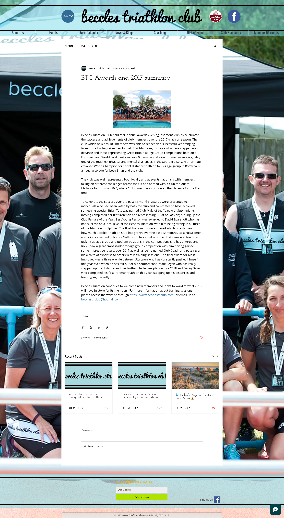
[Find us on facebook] (217, 499)
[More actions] (201, 68)
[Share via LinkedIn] (98, 327)
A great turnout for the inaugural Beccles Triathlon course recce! (86, 396)
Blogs (94, 45)
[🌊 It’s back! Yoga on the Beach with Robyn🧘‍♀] (195, 375)
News (82, 45)
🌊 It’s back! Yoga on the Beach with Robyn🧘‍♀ (195, 397)
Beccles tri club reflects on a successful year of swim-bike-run (140, 396)
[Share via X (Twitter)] (90, 327)
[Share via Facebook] (82, 327)
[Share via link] (106, 327)
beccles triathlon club (141, 15)
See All (215, 356)
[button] (215, 45)
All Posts (69, 45)
